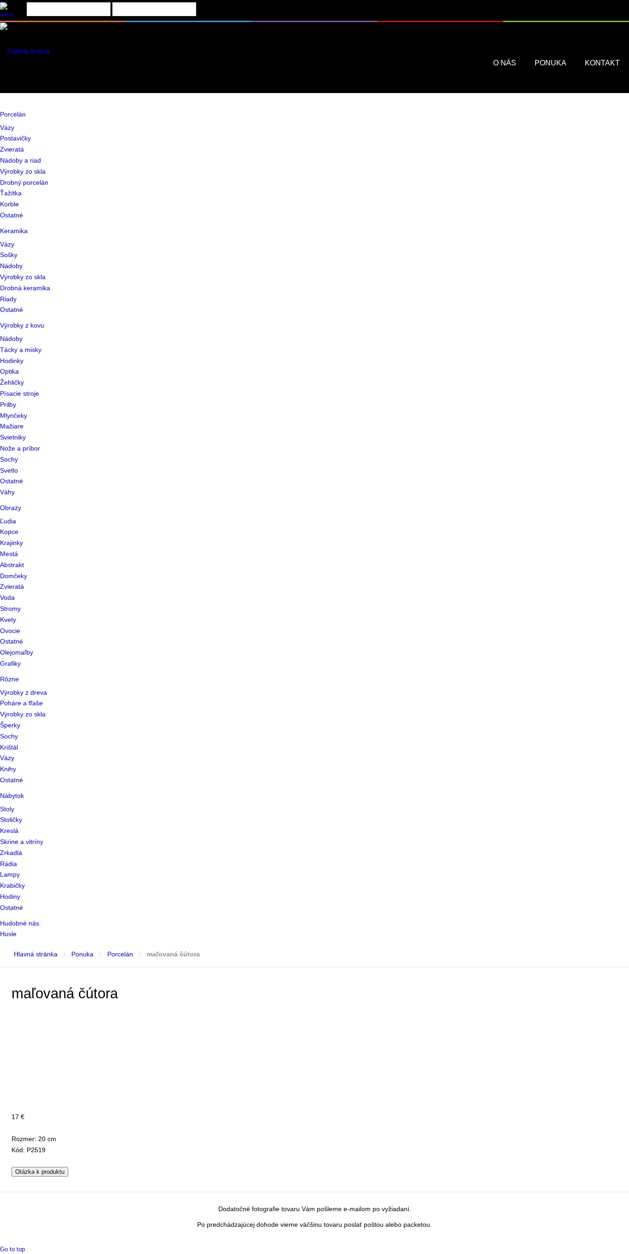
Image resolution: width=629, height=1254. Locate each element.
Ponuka (82, 954)
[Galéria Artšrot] (24, 51)
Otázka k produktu (39, 1171)
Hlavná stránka (36, 954)
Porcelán (120, 954)
